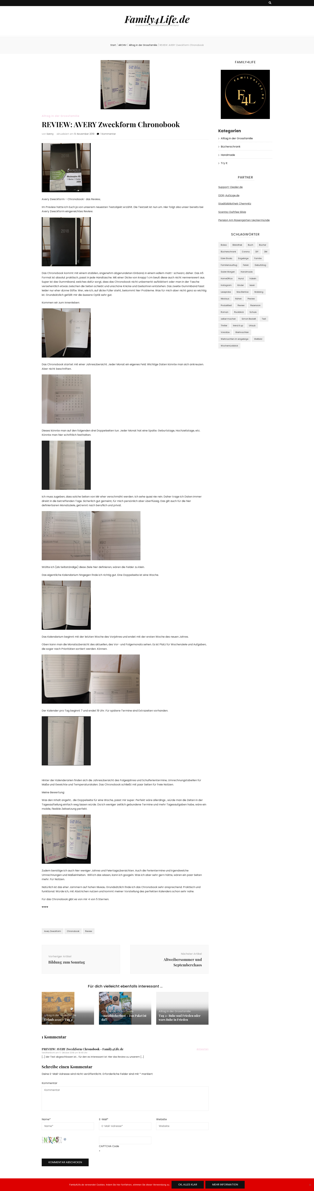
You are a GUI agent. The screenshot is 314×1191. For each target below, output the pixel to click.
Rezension (255, 305)
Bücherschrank (230, 146)
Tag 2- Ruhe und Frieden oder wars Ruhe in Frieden (180, 1018)
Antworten (203, 1049)
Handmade (228, 155)
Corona (246, 251)
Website (161, 1119)
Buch (250, 245)
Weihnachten (242, 332)
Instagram (226, 285)
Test (264, 318)
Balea (224, 245)
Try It (224, 163)
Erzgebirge (243, 258)
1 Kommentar (108, 134)
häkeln (253, 278)
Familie (258, 258)
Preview (251, 298)
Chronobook (73, 931)
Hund (241, 278)
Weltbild (258, 339)
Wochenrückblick (229, 345)
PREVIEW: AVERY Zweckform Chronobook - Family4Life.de (82, 1049)
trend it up (238, 325)
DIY (256, 251)
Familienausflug (229, 265)
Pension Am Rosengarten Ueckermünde (244, 220)
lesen (252, 285)
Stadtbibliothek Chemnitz (234, 203)
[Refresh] (65, 1139)
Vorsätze (225, 332)
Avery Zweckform (52, 931)
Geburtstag (260, 265)
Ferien (246, 265)
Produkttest (226, 305)
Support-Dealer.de (230, 187)
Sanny (50, 134)
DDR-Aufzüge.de (228, 195)
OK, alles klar (187, 1184)
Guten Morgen (228, 271)
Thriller (224, 325)
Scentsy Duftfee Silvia (232, 212)
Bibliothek (237, 245)
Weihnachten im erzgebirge (234, 339)
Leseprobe (226, 292)
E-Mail (103, 1119)
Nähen (238, 298)
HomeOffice (226, 278)
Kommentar (49, 1083)
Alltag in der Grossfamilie (60, 116)
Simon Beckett (249, 318)
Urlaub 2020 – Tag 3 (58, 1020)
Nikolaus (225, 298)
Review (88, 931)
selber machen (228, 318)
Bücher (262, 245)
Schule (253, 312)
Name (46, 1119)
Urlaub (252, 325)
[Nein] (310, 1184)
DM (265, 251)
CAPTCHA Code (109, 1146)
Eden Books (226, 258)
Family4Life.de (157, 18)
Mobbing (258, 292)
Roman (224, 312)
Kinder (240, 285)
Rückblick (239, 312)
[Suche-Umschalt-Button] (270, 3)
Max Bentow (243, 292)
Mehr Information (225, 1184)
